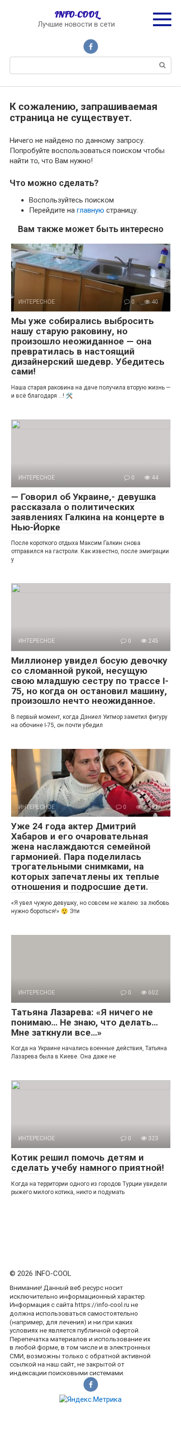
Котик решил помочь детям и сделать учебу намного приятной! (87, 1162)
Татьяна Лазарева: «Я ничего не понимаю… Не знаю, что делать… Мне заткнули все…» (84, 1022)
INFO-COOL (76, 14)
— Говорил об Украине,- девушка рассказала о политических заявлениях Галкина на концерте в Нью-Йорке (88, 512)
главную (90, 210)
